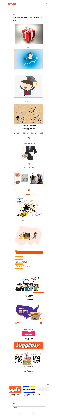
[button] (20, 4)
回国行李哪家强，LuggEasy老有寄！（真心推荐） (15, 395)
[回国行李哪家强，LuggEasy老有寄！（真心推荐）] (15, 389)
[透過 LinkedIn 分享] (17, 377)
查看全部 (48, 384)
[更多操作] (44, 14)
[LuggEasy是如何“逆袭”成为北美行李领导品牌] (29, 389)
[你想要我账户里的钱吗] (43, 389)
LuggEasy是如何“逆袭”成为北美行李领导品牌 (29, 395)
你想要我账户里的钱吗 (41, 394)
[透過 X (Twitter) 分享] (15, 377)
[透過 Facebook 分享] (13, 377)
